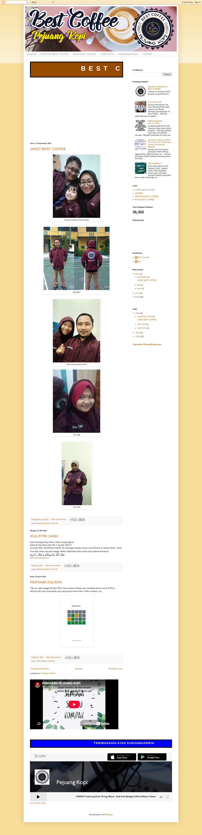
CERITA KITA (107, 54)
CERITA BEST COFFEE (45, 661)
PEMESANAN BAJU (128, 54)
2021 (137, 293)
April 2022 (142, 328)
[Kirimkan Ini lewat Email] (71, 519)
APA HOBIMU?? (155, 163)
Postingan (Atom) (48, 673)
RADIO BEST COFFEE (84, 54)
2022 (137, 274)
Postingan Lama (115, 669)
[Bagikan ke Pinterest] (83, 519)
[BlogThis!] (74, 519)
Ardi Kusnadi (143, 257)
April (139, 289)
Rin (139, 261)
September (142, 277)
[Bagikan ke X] (77, 519)
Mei (138, 285)
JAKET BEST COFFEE (48, 149)
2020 (137, 297)
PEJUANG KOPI (155, 102)
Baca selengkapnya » (39, 558)
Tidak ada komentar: (59, 519)
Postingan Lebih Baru (40, 669)
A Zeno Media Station (38, 803)
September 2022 (145, 316)
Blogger (109, 815)
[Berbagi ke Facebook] (80, 519)
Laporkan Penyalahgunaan (147, 344)
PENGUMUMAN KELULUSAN (155, 122)
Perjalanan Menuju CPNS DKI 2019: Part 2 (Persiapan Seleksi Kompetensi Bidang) (160, 143)
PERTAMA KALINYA (46, 582)
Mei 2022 (142, 324)
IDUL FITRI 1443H (44, 536)
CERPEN (147, 54)
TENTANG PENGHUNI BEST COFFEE (157, 88)
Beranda (31, 54)
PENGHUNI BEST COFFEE (54, 54)
